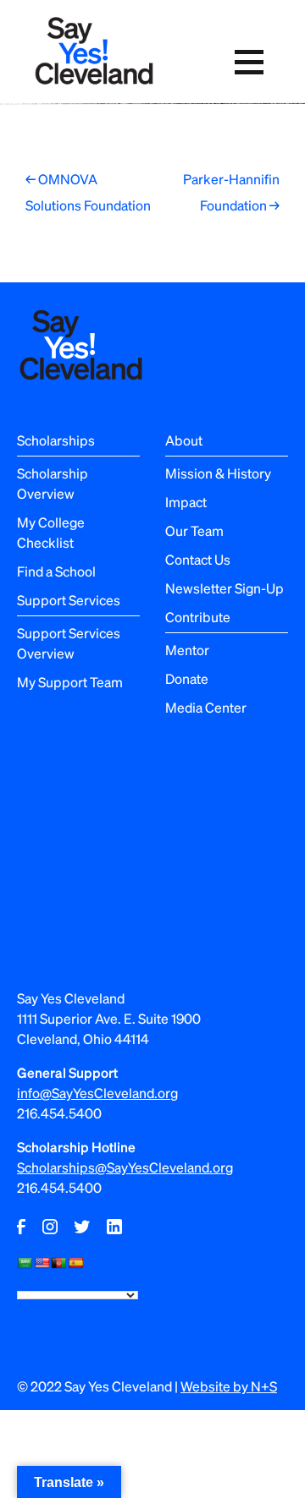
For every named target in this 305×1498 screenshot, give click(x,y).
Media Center (206, 707)
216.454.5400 (59, 1113)
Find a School (56, 571)
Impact (186, 502)
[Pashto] (58, 1263)
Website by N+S (228, 1386)
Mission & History (218, 473)
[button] (248, 62)
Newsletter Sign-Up (224, 588)
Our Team (194, 530)
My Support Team (70, 682)
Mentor (187, 650)
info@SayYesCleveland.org (97, 1093)
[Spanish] (75, 1263)
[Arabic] (24, 1263)
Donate (186, 678)
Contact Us (197, 559)
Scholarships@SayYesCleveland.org (125, 1167)
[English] (41, 1263)
